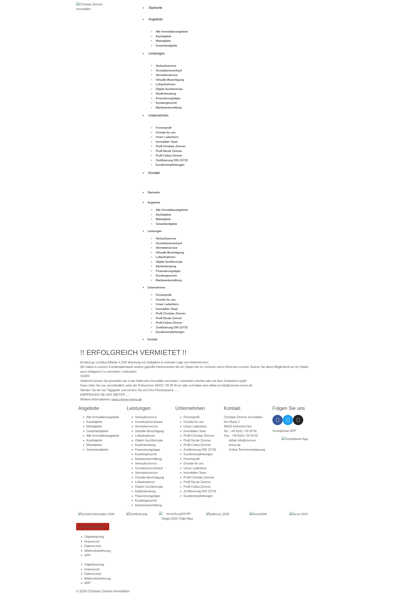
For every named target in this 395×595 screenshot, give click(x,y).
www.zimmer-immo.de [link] (126, 399)
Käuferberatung (166, 93)
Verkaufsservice (166, 65)
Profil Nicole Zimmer (169, 151)
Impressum (92, 541)
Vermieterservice (167, 75)
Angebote (156, 19)
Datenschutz (92, 546)
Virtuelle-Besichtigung (170, 79)
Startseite (155, 7)
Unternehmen (158, 115)
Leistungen (157, 53)
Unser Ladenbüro (167, 137)
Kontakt (154, 173)
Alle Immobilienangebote (172, 31)
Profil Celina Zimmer (169, 155)
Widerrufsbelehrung (97, 550)
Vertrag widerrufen (92, 526)
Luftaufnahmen (165, 84)
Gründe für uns (165, 132)
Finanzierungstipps (168, 98)
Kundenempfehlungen (170, 164)
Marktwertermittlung (169, 107)
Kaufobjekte (163, 36)
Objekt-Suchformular (169, 89)
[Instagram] (298, 420)
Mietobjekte (163, 40)
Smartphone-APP (284, 431)
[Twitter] (288, 420)
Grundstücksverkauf (169, 70)
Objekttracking (94, 536)
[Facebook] (277, 420)
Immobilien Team (167, 141)
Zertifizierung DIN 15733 (172, 160)
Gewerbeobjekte (166, 45)
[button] (228, 181)
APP (87, 555)
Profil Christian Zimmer (171, 146)
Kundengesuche (166, 102)
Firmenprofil (163, 127)
